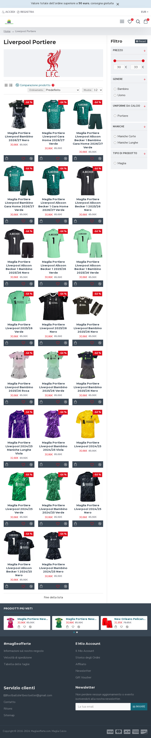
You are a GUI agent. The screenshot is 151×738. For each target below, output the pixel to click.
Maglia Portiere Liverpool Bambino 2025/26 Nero (88, 328)
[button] (74, 632)
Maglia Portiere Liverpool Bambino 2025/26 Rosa (19, 387)
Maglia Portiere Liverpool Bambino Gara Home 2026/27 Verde (19, 204)
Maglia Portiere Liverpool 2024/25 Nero (87, 509)
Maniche (118, 126)
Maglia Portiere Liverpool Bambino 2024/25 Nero (53, 568)
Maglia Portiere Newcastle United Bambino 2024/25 (33, 619)
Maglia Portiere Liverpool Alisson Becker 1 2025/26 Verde (53, 267)
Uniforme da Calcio (126, 106)
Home (7, 31)
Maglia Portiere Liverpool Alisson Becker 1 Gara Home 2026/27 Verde (53, 204)
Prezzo (118, 50)
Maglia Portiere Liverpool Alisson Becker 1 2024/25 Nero (19, 570)
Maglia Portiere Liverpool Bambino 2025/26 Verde (53, 387)
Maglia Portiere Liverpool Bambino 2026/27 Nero (19, 136)
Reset (142, 41)
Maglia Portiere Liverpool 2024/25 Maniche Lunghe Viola (19, 448)
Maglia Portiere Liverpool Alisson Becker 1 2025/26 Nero (88, 204)
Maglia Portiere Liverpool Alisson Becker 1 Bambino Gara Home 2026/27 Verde (88, 140)
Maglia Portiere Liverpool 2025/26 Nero (53, 328)
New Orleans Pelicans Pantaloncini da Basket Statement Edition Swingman (130, 619)
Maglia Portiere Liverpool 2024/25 (87, 444)
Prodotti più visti (18, 608)
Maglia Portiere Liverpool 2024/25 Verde (19, 509)
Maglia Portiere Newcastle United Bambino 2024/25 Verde (81, 619)
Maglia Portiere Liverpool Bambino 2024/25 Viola (53, 446)
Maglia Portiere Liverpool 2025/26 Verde (19, 328)
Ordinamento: (36, 90)
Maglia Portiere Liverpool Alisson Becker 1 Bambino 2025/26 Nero (19, 267)
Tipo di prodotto (125, 153)
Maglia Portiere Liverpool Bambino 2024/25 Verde (53, 509)
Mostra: (88, 90)
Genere (118, 79)
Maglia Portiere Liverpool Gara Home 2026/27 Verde (53, 138)
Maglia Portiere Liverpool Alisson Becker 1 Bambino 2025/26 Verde (87, 267)
